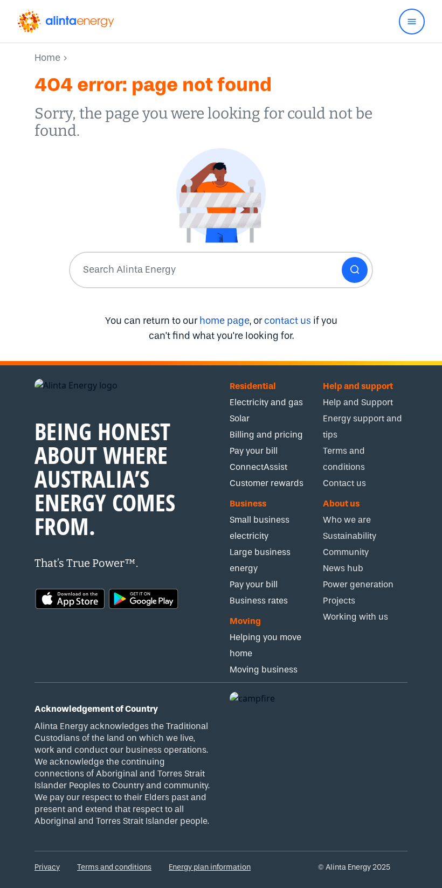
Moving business (264, 669)
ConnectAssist (258, 467)
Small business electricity (259, 528)
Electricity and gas (266, 402)
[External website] (70, 597)
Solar (240, 418)
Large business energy (260, 560)
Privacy (47, 867)
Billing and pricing (266, 434)
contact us (287, 321)
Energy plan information (210, 867)
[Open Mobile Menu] (412, 21)
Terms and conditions (114, 867)
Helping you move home (265, 645)
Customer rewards (266, 483)
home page (224, 321)
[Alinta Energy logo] (65, 21)
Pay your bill (254, 451)
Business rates (259, 600)
